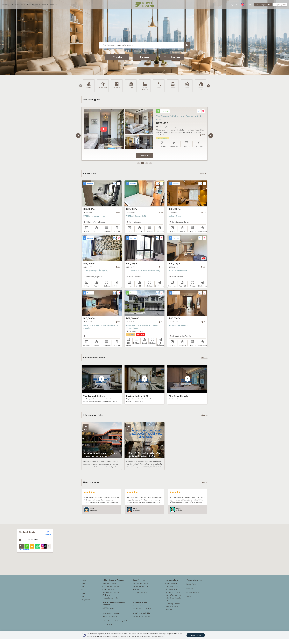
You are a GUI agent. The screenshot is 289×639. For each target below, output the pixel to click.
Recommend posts (18, 5)
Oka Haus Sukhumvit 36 (111, 586)
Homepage (5, 5)
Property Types (32, 5)
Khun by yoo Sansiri (109, 583)
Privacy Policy (191, 584)
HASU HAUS (136, 589)
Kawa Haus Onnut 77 (140, 592)
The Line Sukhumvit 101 (141, 586)
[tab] (137, 163)
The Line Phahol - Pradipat (142, 609)
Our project (86, 600)
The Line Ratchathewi (110, 616)
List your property (263, 5)
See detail (144, 155)
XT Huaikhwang (108, 624)
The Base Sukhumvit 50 (141, 583)
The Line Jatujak (138, 606)
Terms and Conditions (194, 580)
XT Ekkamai (106, 595)
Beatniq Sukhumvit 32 (110, 598)
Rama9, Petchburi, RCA (141, 613)
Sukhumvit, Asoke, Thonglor (113, 580)
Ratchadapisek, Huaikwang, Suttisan (116, 621)
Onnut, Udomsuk (139, 580)
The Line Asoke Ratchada (141, 616)
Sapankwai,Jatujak (140, 602)
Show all (204, 358)
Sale (83, 583)
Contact (45, 5)
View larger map (24, 549)
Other (52, 5)
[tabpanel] (144, 134)
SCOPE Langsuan (108, 608)
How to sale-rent (192, 592)
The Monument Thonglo (111, 592)
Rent (83, 586)
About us (189, 588)
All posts (203, 173)
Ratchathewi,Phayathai (111, 613)
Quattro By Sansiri (109, 589)
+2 (48, 546)
